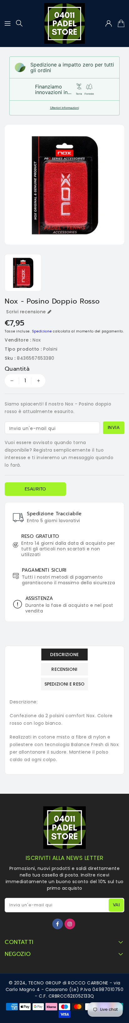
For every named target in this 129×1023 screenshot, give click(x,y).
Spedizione (42, 331)
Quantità (17, 369)
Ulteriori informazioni (64, 107)
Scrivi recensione (26, 312)
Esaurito (35, 489)
